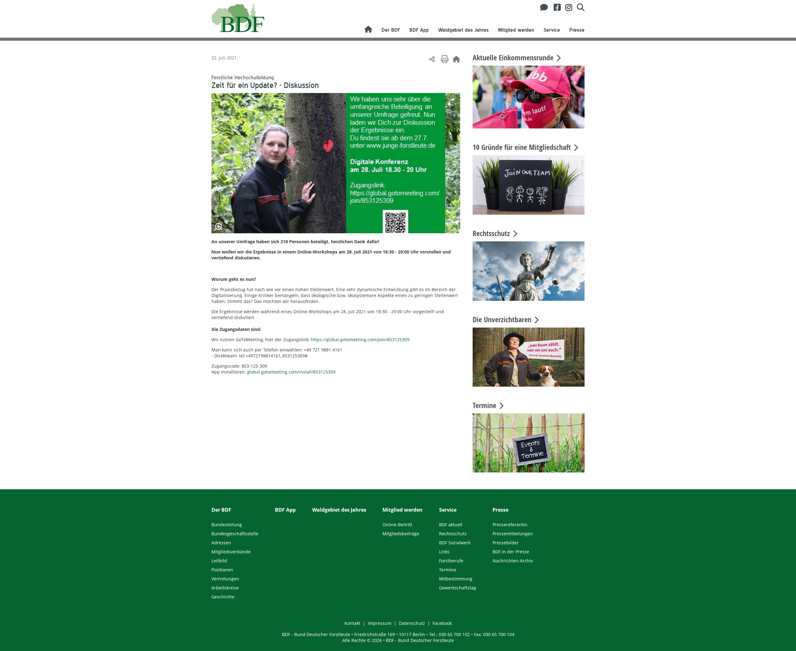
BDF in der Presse (511, 552)
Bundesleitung (226, 525)
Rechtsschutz (453, 534)
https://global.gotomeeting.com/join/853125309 (360, 339)
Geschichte (222, 597)
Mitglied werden (516, 30)
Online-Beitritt (397, 525)
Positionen (222, 570)
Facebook (442, 623)
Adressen (221, 543)
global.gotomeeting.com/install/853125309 (291, 372)
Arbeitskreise (225, 588)
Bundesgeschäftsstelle (234, 534)
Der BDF (391, 30)
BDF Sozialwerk (454, 543)
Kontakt (352, 623)
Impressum (379, 623)
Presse (577, 30)
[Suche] (578, 7)
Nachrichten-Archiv (513, 561)
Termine (447, 570)
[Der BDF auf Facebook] (555, 7)
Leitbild (219, 561)
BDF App (419, 30)
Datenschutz (412, 623)
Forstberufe (451, 561)
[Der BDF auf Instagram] (566, 7)
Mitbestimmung (455, 579)
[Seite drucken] (443, 59)
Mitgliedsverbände (231, 552)
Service (552, 30)
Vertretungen (225, 579)
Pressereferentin (510, 525)
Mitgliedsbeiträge (400, 534)
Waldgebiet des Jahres (463, 30)
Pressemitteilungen (513, 534)
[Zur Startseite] (456, 59)
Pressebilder (506, 543)
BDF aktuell (450, 525)
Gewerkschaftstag (457, 588)
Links (444, 552)
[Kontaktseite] (542, 7)
